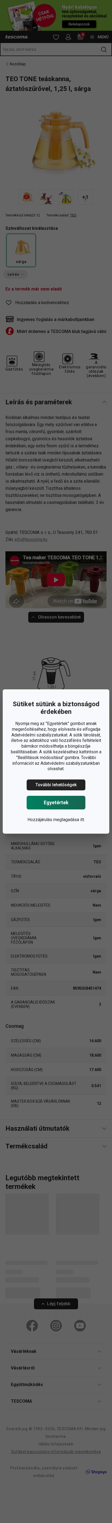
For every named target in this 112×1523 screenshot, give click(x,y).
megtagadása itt (68, 819)
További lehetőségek (56, 784)
